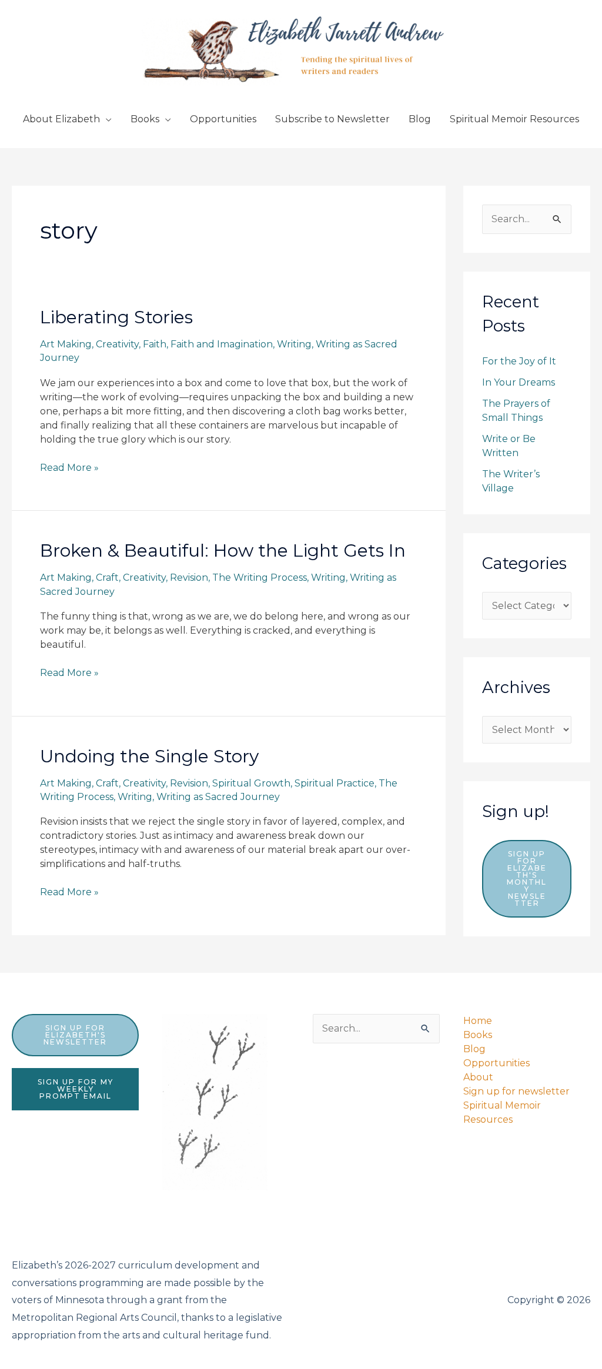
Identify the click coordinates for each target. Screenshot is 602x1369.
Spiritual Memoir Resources (514, 119)
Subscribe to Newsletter (332, 119)
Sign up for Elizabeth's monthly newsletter (527, 878)
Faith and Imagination (221, 344)
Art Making (66, 344)
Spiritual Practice (334, 783)
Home (477, 1020)
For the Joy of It (519, 361)
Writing (294, 344)
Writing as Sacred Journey (218, 796)
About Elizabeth (61, 119)
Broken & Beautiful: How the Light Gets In (223, 550)
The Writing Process (259, 577)
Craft (107, 577)
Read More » (69, 468)
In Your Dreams (518, 382)
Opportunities (223, 119)
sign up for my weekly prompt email (75, 1088)
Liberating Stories (116, 317)
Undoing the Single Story (149, 756)
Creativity (117, 344)
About (478, 1077)
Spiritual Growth (251, 783)
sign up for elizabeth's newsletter (75, 1034)
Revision (189, 577)
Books (145, 119)
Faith (154, 344)
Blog (420, 119)
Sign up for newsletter (516, 1091)
